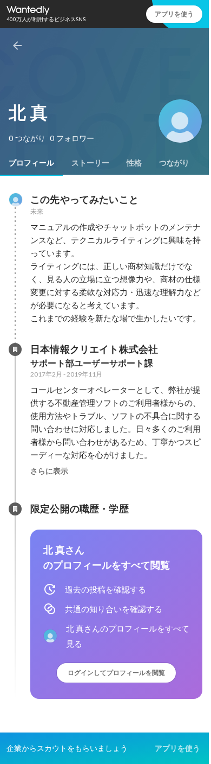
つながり (174, 162)
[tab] (31, 163)
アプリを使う (174, 13)
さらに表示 (49, 471)
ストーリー (90, 162)
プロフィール (31, 162)
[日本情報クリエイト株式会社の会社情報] (15, 349)
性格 (134, 162)
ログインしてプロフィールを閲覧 (116, 672)
